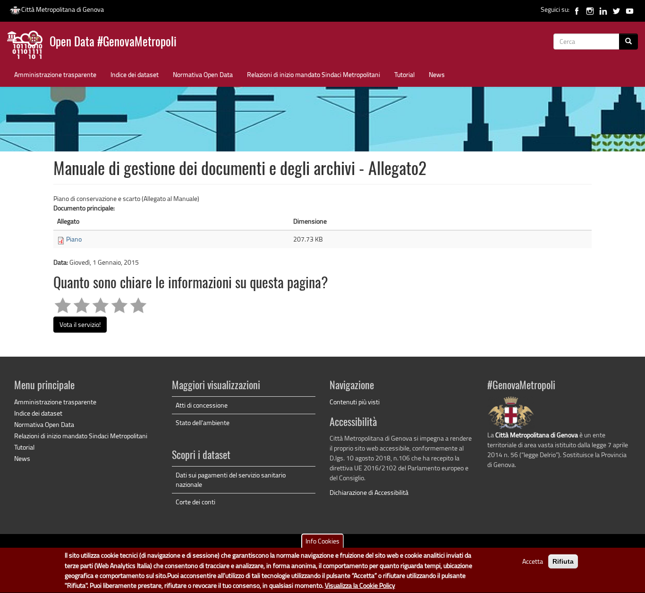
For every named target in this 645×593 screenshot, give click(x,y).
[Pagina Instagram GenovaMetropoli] (590, 9)
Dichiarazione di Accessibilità (369, 492)
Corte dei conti (195, 501)
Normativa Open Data (203, 74)
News (437, 74)
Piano (74, 238)
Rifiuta (563, 561)
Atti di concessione (202, 405)
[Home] (28, 47)
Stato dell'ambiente (202, 422)
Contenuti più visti (355, 401)
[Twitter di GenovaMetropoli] (616, 9)
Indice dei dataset (134, 74)
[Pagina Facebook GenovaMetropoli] (577, 9)
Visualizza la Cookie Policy (360, 585)
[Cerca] (628, 41)
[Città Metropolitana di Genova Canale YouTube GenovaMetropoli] (630, 9)
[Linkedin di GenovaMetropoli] (603, 9)
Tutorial (404, 74)
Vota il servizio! (80, 324)
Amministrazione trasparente (55, 74)
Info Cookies (322, 540)
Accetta (532, 561)
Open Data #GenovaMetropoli (113, 43)
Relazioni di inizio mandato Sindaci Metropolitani (313, 74)
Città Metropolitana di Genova (62, 9)
